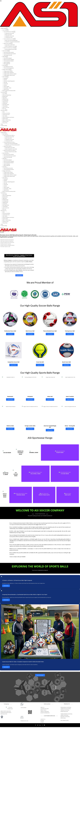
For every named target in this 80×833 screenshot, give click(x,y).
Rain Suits (4, 209)
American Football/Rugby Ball (9, 181)
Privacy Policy (4, 222)
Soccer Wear (4, 194)
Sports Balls (4, 177)
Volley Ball (4, 158)
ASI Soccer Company (45, 535)
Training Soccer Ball (8, 140)
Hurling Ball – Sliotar (7, 188)
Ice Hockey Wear (5, 201)
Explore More (10, 334)
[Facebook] (35, 725)
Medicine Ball (6, 190)
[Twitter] (38, 725)
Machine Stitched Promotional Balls (8, 191)
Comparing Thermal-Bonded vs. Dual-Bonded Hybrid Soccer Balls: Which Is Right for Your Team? (24, 594)
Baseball (5, 180)
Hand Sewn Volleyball (8, 159)
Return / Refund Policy (6, 220)
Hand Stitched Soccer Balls (9, 135)
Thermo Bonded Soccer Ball (9, 142)
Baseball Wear (5, 196)
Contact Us (2, 227)
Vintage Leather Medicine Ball (9, 176)
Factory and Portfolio (6, 213)
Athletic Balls (3, 132)
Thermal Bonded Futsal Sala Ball (10, 155)
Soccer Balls (4, 133)
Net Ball (5, 185)
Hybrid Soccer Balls (7, 146)
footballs (49, 523)
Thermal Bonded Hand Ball (9, 169)
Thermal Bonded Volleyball (9, 162)
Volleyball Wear (5, 202)
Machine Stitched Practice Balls (11, 151)
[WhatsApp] (1, 417)
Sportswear (3, 192)
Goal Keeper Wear (5, 205)
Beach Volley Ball (7, 165)
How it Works (4, 216)
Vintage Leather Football (8, 172)
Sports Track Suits (5, 207)
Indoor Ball (6, 184)
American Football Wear (6, 195)
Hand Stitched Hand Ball (8, 168)
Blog (2, 224)
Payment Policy (5, 218)
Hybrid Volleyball (7, 164)
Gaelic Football (6, 187)
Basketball (6, 179)
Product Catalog (4, 225)
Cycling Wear (4, 203)
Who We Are (3, 210)
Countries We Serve (6, 214)
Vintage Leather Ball (6, 170)
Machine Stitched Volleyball (9, 161)
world (45, 524)
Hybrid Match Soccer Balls (10, 147)
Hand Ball (4, 166)
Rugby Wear (4, 198)
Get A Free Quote (40, 675)
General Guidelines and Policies (8, 217)
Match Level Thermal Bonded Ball (11, 143)
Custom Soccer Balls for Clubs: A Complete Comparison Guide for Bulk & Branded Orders (23, 661)
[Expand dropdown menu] (14, 135)
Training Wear (5, 206)
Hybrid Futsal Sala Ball (8, 157)
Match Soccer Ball (8, 138)
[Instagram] (42, 725)
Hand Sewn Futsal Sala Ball (9, 154)
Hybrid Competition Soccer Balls (11, 149)
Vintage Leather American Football (10, 175)
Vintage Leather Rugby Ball (9, 173)
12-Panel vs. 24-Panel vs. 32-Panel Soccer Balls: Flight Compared (17, 580)
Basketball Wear (5, 199)
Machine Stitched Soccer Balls (9, 150)
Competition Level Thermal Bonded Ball (12, 144)
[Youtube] (44, 725)
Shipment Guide (5, 221)
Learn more (6, 585)
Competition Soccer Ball (9, 139)
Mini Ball (5, 183)
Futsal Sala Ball (5, 153)
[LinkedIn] (40, 725)
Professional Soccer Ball (9, 136)
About (3, 211)
